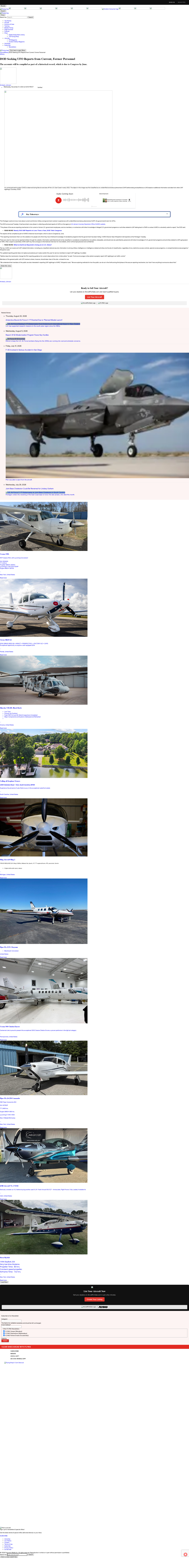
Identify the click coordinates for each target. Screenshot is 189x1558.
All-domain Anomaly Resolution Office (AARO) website (88, 224)
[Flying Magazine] (4, 9)
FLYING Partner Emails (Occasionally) (17, 1335)
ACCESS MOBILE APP (18, 1359)
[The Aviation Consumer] (110, 9)
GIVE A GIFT (14, 1356)
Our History (7, 1541)
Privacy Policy (8, 1548)
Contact (6, 1542)
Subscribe (7, 1546)
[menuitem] (96, 21)
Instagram (4, 1319)
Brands (3, 6)
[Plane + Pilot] (94, 9)
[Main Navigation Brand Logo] (4, 13)
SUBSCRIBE (14, 1351)
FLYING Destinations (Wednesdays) (16, 1333)
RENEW (13, 1353)
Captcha (4, 1338)
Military (6, 52)
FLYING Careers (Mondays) (13, 1331)
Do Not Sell (7, 1549)
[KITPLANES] (79, 9)
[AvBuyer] (63, 9)
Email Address (6, 1325)
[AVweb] (47, 9)
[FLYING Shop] (157, 9)
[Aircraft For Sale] (16, 9)
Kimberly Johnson (5, 85)
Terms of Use (8, 1544)
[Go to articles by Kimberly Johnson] (94, 76)
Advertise (7, 1539)
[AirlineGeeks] (32, 9)
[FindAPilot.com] (142, 9)
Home (2, 52)
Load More (4, 1282)
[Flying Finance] (126, 9)
